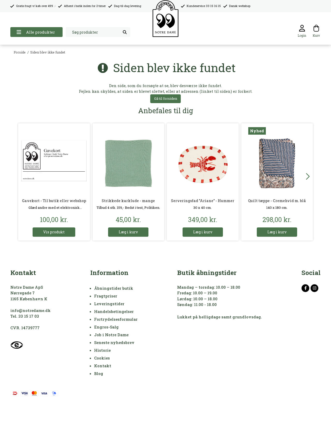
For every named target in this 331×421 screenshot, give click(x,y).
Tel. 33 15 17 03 (24, 316)
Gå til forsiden (165, 98)
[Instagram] (314, 288)
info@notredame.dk (30, 310)
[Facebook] (305, 288)
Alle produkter (40, 32)
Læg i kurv (128, 231)
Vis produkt (54, 231)
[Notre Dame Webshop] (165, 18)
